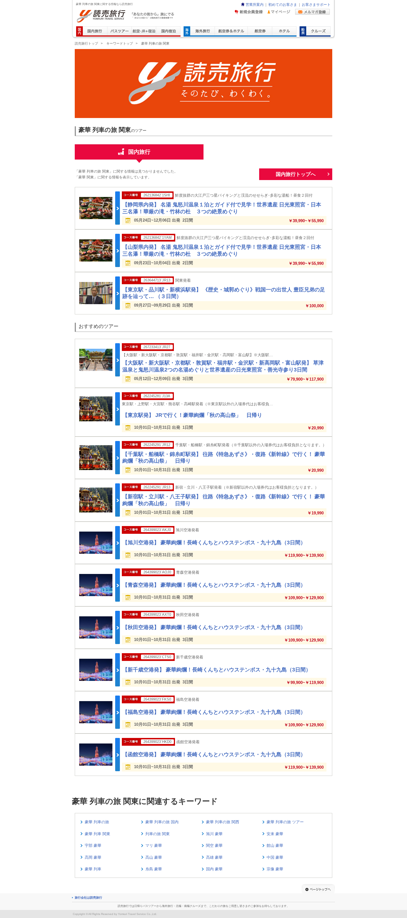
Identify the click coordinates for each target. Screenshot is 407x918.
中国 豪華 (275, 857)
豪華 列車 (93, 869)
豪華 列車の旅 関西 (222, 822)
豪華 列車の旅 (97, 822)
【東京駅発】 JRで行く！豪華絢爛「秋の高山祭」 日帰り (192, 415)
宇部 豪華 (93, 845)
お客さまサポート (316, 5)
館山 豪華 (275, 845)
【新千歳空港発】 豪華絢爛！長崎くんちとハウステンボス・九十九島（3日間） (216, 670)
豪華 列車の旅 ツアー (285, 822)
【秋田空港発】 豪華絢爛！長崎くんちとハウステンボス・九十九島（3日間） (214, 627)
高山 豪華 (153, 857)
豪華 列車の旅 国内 (162, 822)
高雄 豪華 (214, 857)
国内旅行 (139, 152)
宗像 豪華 (275, 869)
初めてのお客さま (282, 5)
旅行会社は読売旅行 (88, 897)
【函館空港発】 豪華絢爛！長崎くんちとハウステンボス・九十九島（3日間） (214, 754)
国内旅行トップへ (296, 174)
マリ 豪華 (153, 845)
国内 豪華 (214, 869)
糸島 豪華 (153, 869)
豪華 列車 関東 (97, 834)
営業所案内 (255, 5)
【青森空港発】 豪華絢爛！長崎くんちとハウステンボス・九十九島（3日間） (214, 585)
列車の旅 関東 (157, 834)
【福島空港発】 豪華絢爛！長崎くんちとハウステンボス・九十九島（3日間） (214, 712)
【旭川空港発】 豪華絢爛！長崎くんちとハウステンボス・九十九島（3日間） (214, 542)
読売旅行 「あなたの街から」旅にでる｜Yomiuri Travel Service (126, 16)
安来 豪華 (275, 834)
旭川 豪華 (214, 834)
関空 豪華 (214, 845)
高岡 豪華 (93, 857)
